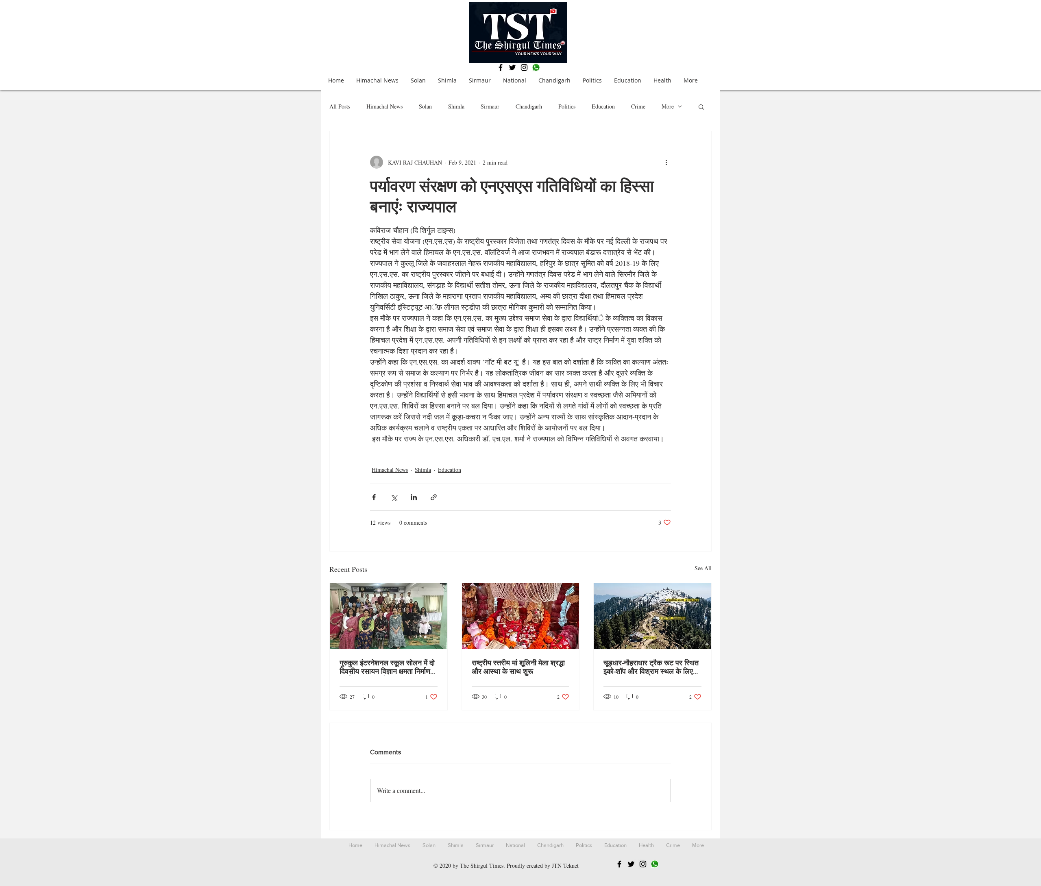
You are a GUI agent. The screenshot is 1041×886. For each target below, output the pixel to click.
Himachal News (384, 106)
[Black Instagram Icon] (524, 67)
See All (703, 568)
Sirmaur (490, 106)
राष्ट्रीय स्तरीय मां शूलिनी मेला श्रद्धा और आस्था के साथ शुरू (518, 667)
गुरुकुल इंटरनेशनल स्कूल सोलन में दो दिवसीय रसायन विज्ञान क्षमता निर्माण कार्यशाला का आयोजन (387, 667)
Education (603, 106)
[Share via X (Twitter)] (394, 497)
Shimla (456, 106)
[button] (701, 106)
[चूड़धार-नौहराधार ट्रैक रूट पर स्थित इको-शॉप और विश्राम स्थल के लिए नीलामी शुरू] (652, 616)
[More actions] (666, 162)
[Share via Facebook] (374, 497)
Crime (638, 106)
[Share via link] (434, 497)
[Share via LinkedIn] (414, 497)
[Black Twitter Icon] (512, 67)
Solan (425, 106)
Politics (566, 106)
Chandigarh (529, 106)
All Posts (339, 106)
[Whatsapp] (535, 67)
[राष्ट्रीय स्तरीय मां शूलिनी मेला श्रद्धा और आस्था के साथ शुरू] (520, 616)
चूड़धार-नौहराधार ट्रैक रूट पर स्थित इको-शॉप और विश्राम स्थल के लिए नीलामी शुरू (651, 667)
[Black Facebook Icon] (500, 67)
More (668, 106)
